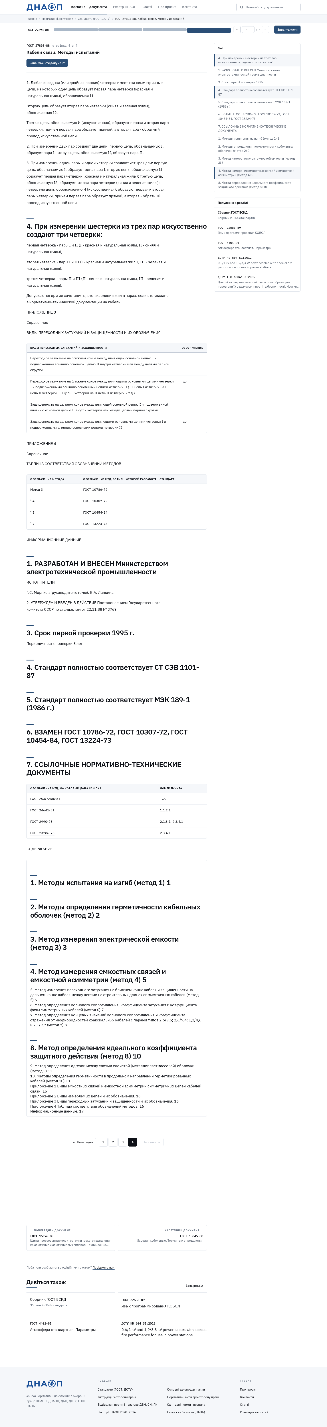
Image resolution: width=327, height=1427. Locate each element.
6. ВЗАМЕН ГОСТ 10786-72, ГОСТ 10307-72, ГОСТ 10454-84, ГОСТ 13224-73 (253, 116)
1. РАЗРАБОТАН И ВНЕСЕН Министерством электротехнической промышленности (249, 72)
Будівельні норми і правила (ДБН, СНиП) (127, 1405)
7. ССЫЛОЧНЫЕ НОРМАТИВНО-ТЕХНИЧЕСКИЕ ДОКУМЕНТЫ (252, 128)
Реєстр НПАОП (124, 7)
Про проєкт (167, 7)
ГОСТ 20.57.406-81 (45, 799)
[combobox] (271, 7)
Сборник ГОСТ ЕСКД (48, 1299)
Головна (31, 19)
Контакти (189, 7)
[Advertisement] (116, 1185)
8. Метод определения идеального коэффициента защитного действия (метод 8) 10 (254, 185)
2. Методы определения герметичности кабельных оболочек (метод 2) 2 (255, 148)
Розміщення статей (254, 1412)
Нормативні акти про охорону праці (193, 1397)
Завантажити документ (47, 63)
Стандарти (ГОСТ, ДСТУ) (94, 19)
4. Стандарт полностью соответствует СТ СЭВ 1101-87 (256, 92)
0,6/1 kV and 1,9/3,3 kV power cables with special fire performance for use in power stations (164, 1332)
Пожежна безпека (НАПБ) (186, 1412)
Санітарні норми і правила (186, 1405)
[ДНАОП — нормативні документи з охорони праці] (44, 7)
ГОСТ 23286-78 (42, 833)
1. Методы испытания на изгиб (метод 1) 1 (248, 138)
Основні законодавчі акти (186, 1389)
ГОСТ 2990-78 (41, 821)
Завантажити (287, 30)
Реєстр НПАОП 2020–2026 (117, 1412)
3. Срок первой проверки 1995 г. (242, 82)
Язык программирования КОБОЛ (150, 1306)
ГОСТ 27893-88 (38, 45)
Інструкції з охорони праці (117, 1397)
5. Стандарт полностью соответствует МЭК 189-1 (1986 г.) (254, 104)
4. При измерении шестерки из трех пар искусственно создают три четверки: (247, 60)
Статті (147, 7)
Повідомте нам (104, 1267)
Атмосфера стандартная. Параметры (63, 1329)
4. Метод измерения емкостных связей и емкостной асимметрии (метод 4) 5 (256, 173)
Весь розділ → (196, 1286)
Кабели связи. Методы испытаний (63, 52)
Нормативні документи (88, 7)
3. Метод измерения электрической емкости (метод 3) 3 (256, 160)
